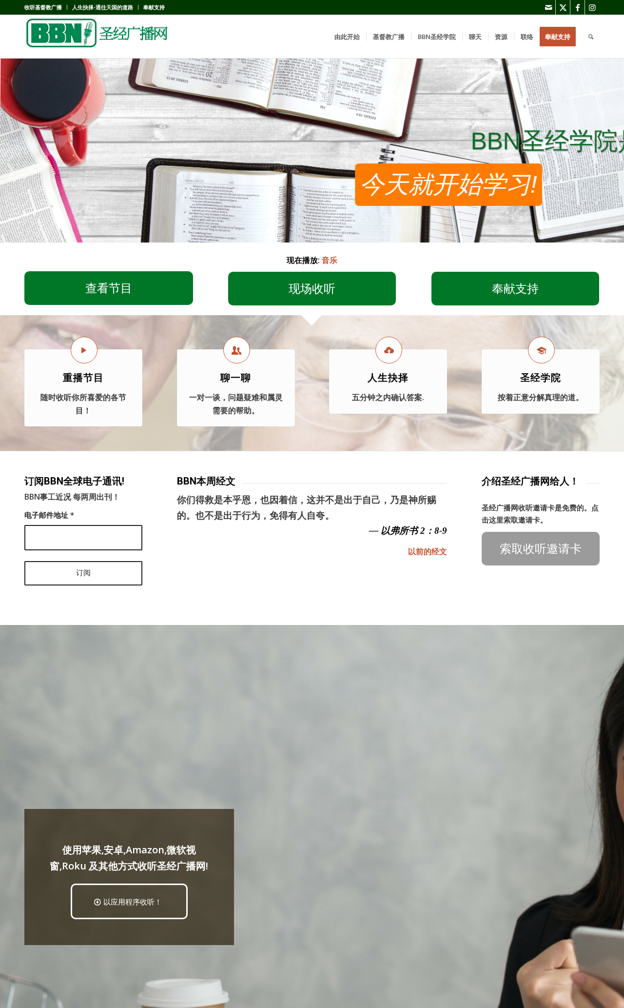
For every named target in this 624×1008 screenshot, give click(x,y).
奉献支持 (154, 7)
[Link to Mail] (548, 7)
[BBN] (97, 36)
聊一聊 (235, 377)
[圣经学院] (541, 350)
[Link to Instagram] (592, 7)
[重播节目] (84, 350)
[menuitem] (45, 7)
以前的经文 (427, 551)
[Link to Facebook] (577, 7)
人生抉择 (388, 377)
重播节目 (83, 377)
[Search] (591, 36)
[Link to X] (563, 7)
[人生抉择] (388, 350)
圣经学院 (540, 377)
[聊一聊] (236, 350)
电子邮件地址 (49, 515)
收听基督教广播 (43, 7)
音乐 (329, 260)
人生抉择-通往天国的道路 (102, 7)
